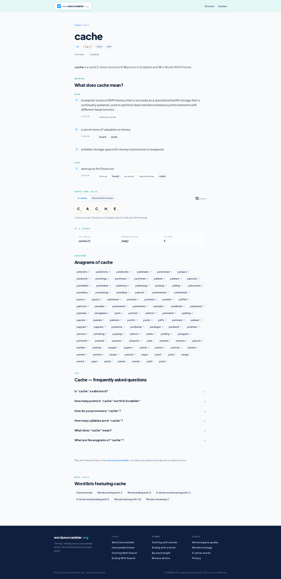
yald (150, 361)
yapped (82, 326)
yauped (101, 340)
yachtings (102, 278)
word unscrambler (118, 460)
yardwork (83, 278)
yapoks (82, 320)
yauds (136, 361)
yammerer (169, 313)
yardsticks (103, 271)
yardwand (197, 306)
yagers (129, 347)
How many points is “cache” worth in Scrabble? (107, 401)
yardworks (124, 271)
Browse (209, 6)
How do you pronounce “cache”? (97, 411)
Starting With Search (124, 552)
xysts (118, 313)
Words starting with (109, 492)
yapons (197, 340)
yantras (176, 347)
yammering (103, 292)
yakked (159, 278)
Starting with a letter (164, 542)
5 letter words (84, 492)
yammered (119, 306)
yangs (185, 354)
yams (172, 354)
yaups (114, 354)
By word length (161, 552)
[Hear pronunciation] (77, 47)
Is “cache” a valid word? (91, 391)
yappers (100, 326)
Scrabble (82, 198)
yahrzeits (83, 271)
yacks (148, 320)
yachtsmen (164, 271)
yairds (145, 347)
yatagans (184, 333)
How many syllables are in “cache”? (98, 420)
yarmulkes (103, 285)
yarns (163, 361)
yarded (81, 347)
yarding (166, 333)
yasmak (98, 320)
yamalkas (83, 292)
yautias (130, 354)
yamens (165, 340)
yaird (159, 354)
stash (114, 136)
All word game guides (205, 542)
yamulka (159, 306)
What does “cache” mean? (93, 430)
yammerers (140, 306)
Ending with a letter (164, 547)
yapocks (193, 278)
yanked (196, 320)
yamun (160, 347)
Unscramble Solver (123, 547)
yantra (81, 361)
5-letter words (201, 552)
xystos (81, 299)
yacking (161, 285)
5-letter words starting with (173, 492)
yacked (168, 299)
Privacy (196, 557)
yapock (141, 292)
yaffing (177, 285)
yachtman (122, 278)
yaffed (184, 299)
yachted (133, 299)
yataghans (101, 313)
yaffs (162, 320)
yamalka (100, 306)
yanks (150, 333)
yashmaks (144, 271)
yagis (145, 354)
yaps (95, 361)
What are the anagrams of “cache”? (99, 440)
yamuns (181, 340)
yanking (187, 313)
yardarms (118, 326)
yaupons (135, 340)
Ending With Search (123, 557)
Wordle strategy (202, 547)
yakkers (176, 278)
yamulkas (123, 292)
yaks (150, 340)
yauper (113, 347)
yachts (132, 320)
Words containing (157, 499)
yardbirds (178, 306)
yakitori (151, 313)
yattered (83, 340)
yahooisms (195, 285)
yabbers (116, 320)
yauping (118, 333)
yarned (192, 347)
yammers (178, 320)
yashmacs (123, 285)
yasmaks (82, 313)
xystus (97, 299)
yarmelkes (83, 285)
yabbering (142, 285)
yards (108, 361)
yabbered (114, 299)
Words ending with (139, 492)
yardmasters (160, 292)
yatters (98, 354)
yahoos (135, 333)
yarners (82, 354)
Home (77, 25)
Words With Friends (102, 198)
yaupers (118, 340)
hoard (102, 136)
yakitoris (82, 306)
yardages (156, 326)
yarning (97, 347)
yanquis (183, 271)
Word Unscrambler (123, 542)
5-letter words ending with (92, 499)
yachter (134, 313)
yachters (150, 299)
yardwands (182, 292)
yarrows (82, 333)
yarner (122, 361)
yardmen (193, 326)
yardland (174, 326)
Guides (222, 6)
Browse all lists (161, 557)
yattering (100, 333)
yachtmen (141, 278)
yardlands (137, 326)
